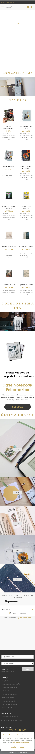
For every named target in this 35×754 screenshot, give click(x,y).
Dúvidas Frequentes (8, 698)
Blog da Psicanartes (8, 681)
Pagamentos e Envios (9, 701)
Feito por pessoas (7, 691)
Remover (23, 613)
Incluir (14, 613)
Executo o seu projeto (9, 694)
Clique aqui (4, 669)
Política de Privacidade (9, 704)
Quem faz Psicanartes (9, 688)
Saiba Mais (17, 407)
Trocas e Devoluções (9, 708)
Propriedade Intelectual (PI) (11, 684)
